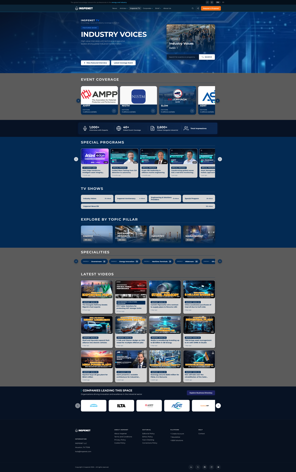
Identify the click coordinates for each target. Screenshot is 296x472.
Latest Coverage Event (123, 63)
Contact (201, 433)
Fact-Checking (148, 440)
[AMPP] (149, 405)
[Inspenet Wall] (211, 2)
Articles (123, 8)
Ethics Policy (147, 437)
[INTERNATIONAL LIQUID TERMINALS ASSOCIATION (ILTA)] (121, 405)
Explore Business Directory (201, 393)
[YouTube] (218, 467)
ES (223, 2)
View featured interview (96, 63)
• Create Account (177, 434)
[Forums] (207, 2)
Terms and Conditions (123, 437)
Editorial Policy (148, 433)
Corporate (147, 8)
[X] (197, 467)
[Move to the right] (218, 101)
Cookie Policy (119, 443)
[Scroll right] (218, 405)
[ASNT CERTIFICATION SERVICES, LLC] (177, 405)
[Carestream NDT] (204, 405)
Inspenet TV (135, 8)
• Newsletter (175, 437)
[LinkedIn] (191, 467)
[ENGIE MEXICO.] (93, 405)
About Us (167, 8)
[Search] (193, 8)
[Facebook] (204, 467)
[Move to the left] (78, 101)
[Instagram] (211, 467)
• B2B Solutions (176, 440)
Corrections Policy (149, 443)
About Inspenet (120, 433)
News (114, 8)
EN (218, 2)
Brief (157, 8)
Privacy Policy (120, 440)
